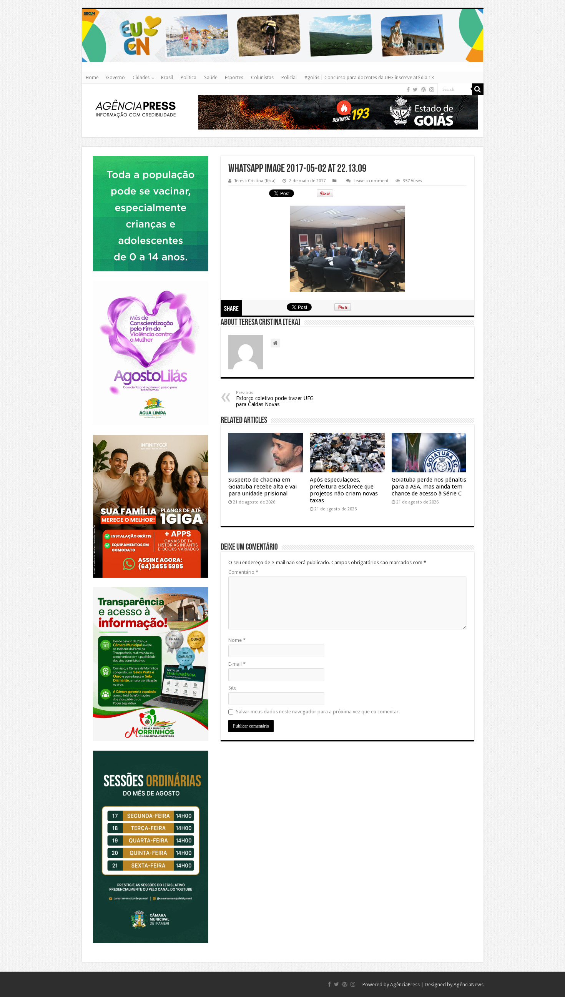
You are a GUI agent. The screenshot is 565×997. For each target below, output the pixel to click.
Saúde (210, 77)
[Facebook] (408, 89)
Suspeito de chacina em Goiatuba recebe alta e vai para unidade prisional (262, 486)
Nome (237, 640)
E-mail (237, 664)
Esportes (234, 77)
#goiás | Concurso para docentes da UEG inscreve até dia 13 (369, 77)
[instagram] (432, 89)
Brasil (167, 77)
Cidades (141, 77)
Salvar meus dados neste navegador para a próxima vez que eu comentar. (318, 712)
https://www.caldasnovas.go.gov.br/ (282, 9)
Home (92, 77)
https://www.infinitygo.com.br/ (150, 434)
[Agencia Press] (136, 109)
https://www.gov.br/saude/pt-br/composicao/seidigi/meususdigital (150, 156)
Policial (289, 77)
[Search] (478, 89)
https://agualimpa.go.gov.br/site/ (150, 281)
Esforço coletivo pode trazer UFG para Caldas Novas (275, 398)
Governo (115, 77)
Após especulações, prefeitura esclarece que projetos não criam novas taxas (344, 490)
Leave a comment (371, 180)
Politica (188, 77)
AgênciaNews (469, 984)
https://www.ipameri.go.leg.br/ (150, 750)
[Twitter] (415, 89)
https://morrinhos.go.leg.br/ (150, 587)
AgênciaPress (405, 984)
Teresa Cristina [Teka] (255, 180)
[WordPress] (423, 89)
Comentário (243, 572)
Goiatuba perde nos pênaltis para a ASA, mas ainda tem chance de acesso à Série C (429, 486)
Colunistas (262, 77)
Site (232, 688)
